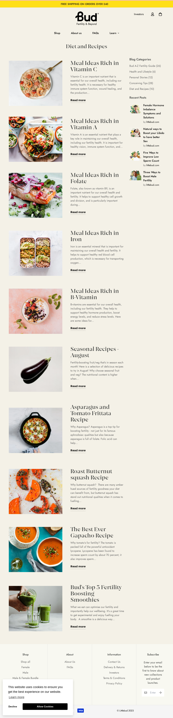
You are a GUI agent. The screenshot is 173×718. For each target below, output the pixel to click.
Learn (113, 33)
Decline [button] (12, 706)
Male (25, 673)
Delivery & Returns (114, 667)
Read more (78, 100)
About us (76, 33)
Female (25, 667)
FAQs (95, 33)
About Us (70, 662)
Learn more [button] (16, 697)
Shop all (25, 662)
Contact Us (114, 662)
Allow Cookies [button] (45, 706)
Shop (57, 33)
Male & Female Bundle (25, 678)
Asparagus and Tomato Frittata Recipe (90, 413)
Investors (139, 14)
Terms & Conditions (114, 678)
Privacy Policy (114, 683)
